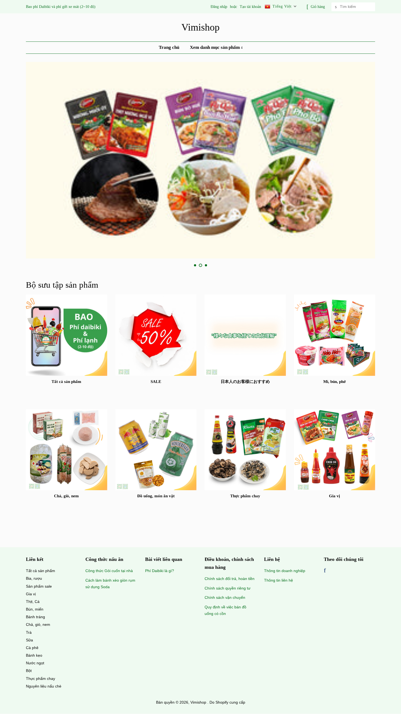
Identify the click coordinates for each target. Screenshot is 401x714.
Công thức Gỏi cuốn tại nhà (109, 571)
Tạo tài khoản (250, 7)
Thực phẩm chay (40, 678)
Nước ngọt (35, 663)
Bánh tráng (35, 617)
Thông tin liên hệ (278, 580)
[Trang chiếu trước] (182, 265)
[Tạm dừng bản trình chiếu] (373, 265)
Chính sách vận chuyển (225, 597)
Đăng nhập (219, 7)
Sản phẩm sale (39, 586)
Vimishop (200, 27)
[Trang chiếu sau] (219, 265)
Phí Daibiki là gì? (159, 571)
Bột (29, 670)
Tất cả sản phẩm (40, 571)
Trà (29, 632)
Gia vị (31, 594)
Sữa (29, 640)
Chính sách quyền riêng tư (227, 588)
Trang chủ (169, 47)
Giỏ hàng (318, 7)
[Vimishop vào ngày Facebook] (325, 571)
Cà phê (32, 647)
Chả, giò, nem (38, 624)
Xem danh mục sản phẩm (215, 47)
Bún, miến (34, 609)
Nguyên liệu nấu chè (43, 686)
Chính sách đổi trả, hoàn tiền (230, 578)
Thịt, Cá (33, 601)
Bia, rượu (34, 578)
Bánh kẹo (34, 655)
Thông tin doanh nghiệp (284, 571)
